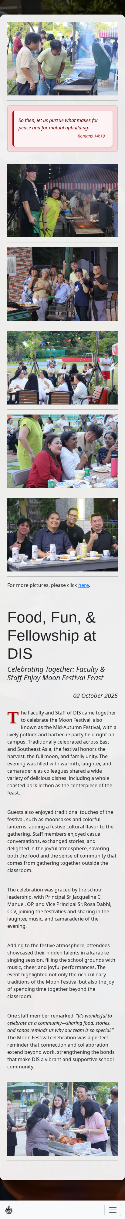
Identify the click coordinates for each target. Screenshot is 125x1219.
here (83, 585)
